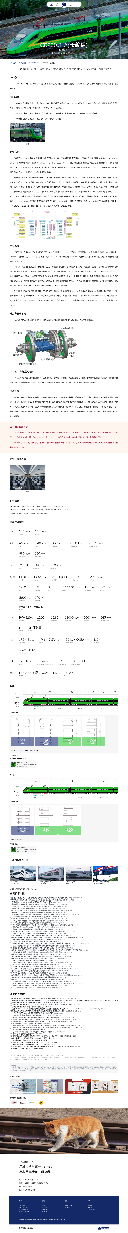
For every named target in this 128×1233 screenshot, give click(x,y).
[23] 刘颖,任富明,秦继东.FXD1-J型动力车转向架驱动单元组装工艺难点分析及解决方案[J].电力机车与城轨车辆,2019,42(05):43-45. (50, 944)
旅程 (71, 5)
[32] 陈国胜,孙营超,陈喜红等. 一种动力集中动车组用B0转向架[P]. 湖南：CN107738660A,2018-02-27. (41, 962)
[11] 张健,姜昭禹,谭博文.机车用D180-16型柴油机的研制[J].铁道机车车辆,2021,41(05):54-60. (38, 919)
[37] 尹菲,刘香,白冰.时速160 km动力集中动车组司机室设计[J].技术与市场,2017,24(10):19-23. (38, 973)
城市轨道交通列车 (24, 1209)
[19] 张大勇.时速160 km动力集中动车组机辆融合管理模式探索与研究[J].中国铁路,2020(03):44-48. (40, 935)
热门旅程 (67, 1207)
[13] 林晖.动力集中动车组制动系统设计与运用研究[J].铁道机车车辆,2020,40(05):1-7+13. (37, 923)
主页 (14, 63)
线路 (57, 5)
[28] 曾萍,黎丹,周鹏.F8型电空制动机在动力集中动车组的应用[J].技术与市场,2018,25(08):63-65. (40, 954)
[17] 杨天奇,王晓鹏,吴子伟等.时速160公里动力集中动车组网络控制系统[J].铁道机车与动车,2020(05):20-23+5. (44, 931)
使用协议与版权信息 (30, 1219)
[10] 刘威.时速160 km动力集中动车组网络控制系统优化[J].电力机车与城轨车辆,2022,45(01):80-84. (41, 917)
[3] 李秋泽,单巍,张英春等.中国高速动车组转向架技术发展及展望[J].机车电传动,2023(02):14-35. (39, 1003)
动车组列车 (22, 63)
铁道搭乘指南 (68, 1205)
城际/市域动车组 (23, 1207)
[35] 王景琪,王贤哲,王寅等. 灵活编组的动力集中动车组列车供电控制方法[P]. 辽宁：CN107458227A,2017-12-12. (44, 969)
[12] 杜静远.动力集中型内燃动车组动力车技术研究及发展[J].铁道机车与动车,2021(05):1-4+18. (39, 921)
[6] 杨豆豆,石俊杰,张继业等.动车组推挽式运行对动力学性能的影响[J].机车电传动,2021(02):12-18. (40, 908)
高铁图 (44, 1205)
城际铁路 (44, 1209)
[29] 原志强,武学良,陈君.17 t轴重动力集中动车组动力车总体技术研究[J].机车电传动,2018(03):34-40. (41, 956)
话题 (76, 5)
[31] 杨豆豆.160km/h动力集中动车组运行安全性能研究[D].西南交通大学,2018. (34, 960)
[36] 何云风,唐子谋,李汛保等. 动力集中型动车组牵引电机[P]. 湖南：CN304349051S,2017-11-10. (39, 971)
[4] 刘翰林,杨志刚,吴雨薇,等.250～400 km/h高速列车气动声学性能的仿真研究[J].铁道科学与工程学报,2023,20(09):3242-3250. (49, 1005)
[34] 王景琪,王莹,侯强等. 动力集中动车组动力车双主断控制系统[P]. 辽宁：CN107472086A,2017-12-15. (41, 967)
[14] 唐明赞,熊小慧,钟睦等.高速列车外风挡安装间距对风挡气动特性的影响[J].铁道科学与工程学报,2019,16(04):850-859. (47, 1025)
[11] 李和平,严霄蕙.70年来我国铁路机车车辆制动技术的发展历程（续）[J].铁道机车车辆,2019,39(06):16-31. (43, 1019)
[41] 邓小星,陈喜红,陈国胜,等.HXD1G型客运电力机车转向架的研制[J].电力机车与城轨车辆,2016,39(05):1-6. (43, 981)
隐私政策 (39, 1219)
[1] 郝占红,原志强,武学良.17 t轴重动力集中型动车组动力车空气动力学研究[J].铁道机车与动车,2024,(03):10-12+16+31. (46, 898)
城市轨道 (44, 1211)
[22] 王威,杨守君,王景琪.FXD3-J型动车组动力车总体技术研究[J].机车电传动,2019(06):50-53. (38, 942)
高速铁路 (44, 1207)
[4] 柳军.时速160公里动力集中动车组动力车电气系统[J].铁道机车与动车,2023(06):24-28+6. (38, 904)
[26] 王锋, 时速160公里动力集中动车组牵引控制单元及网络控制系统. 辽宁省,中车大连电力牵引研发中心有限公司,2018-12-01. (49, 950)
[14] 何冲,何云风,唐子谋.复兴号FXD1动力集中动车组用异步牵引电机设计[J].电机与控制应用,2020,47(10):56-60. (44, 925)
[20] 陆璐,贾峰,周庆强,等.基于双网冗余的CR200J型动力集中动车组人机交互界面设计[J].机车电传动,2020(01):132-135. (46, 937)
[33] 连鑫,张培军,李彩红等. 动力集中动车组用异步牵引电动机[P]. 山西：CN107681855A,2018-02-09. (41, 965)
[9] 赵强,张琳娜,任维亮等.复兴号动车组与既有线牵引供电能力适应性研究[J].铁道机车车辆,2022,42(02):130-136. (44, 914)
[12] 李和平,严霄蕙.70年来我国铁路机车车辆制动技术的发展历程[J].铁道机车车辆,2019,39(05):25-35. (41, 1021)
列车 (20, 1201)
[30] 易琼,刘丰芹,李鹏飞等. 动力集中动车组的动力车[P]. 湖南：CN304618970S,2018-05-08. (38, 958)
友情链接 (51, 1219)
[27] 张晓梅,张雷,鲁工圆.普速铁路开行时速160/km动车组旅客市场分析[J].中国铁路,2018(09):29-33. (41, 952)
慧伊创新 (22, 1228)
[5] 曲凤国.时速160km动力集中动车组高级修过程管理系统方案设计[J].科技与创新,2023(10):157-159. (41, 906)
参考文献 (45, 1219)
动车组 (51, 5)
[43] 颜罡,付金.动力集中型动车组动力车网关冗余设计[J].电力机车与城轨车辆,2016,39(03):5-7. (39, 985)
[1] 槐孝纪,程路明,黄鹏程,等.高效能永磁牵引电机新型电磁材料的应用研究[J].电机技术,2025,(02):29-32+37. (43, 998)
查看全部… (34, 889)
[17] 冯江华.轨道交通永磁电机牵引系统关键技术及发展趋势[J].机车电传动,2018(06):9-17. (37, 1032)
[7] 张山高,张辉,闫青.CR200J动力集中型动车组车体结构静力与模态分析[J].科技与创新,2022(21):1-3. (41, 910)
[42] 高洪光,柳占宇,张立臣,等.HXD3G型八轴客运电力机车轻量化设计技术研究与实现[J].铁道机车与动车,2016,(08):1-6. (46, 983)
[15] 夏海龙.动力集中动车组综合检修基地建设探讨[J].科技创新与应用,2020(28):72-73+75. (37, 927)
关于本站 (29, 1070)
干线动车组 (22, 1205)
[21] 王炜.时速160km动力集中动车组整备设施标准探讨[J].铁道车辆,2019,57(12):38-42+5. (37, 939)
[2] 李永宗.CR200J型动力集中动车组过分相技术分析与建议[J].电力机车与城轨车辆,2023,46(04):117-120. (42, 900)
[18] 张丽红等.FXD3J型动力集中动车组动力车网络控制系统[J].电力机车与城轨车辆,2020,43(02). (40, 933)
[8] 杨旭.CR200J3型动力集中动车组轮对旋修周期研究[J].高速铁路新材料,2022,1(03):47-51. (38, 912)
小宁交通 (90, 1207)
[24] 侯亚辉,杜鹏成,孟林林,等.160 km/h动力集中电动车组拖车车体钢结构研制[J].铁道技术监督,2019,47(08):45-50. (45, 946)
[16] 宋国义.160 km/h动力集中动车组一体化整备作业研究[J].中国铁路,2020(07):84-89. (37, 929)
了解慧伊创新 (91, 1209)
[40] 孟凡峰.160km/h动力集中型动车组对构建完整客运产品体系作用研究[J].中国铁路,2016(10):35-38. (41, 979)
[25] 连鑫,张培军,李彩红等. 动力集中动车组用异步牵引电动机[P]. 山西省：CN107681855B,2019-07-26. (41, 948)
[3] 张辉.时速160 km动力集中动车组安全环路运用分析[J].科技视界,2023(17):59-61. (35, 902)
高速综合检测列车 (24, 1211)
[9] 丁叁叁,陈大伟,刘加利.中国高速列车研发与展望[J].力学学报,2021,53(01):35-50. (35, 1015)
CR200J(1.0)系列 (34, 63)
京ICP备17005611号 (59, 1219)
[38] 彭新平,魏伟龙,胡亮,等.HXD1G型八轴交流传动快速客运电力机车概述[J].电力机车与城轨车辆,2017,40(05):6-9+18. (46, 975)
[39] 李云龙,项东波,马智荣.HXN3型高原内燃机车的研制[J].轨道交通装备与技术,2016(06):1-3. (39, 977)
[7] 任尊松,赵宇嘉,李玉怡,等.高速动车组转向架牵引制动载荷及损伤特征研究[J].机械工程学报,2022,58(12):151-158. (45, 1011)
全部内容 (90, 1205)
